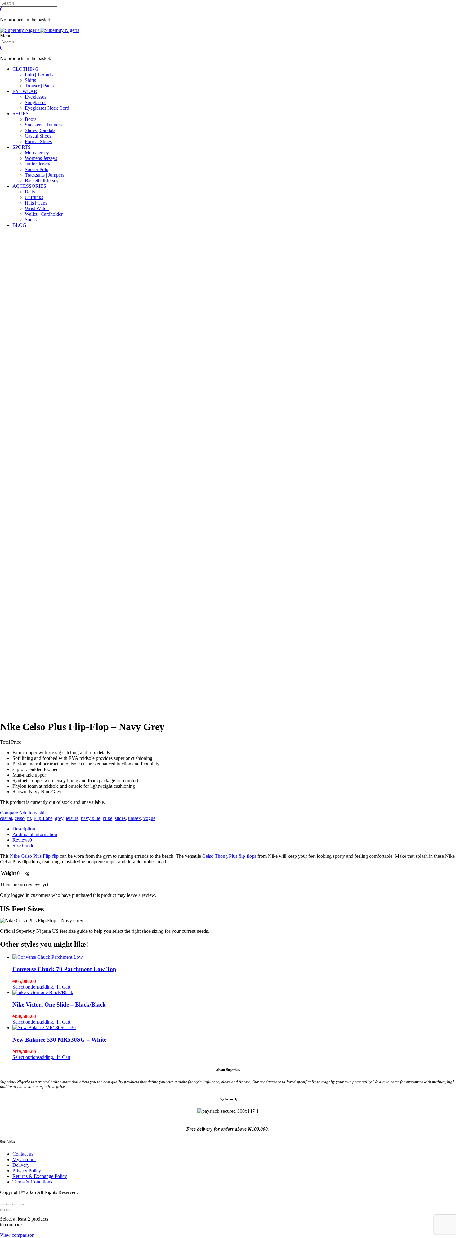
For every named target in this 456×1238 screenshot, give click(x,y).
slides (120, 818)
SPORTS (21, 147)
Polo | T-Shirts (39, 74)
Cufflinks (34, 197)
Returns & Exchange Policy (39, 1176)
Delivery (20, 1165)
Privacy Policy (26, 1170)
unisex (134, 818)
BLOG (19, 225)
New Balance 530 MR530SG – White (59, 1039)
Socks (31, 219)
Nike (107, 818)
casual (6, 818)
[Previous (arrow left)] (2, 1210)
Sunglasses (35, 102)
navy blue (90, 818)
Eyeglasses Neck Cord (47, 108)
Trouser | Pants (39, 85)
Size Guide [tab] (23, 845)
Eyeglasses (35, 96)
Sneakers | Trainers (43, 124)
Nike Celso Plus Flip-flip (34, 856)
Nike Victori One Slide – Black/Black (59, 1004)
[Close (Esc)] (21, 1204)
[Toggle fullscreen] (8, 1204)
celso (20, 818)
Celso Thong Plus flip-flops (229, 856)
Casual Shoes (38, 136)
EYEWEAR (24, 91)
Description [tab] (23, 828)
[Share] (14, 1204)
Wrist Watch (37, 208)
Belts (30, 191)
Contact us (22, 1153)
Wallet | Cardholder (44, 214)
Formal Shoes (38, 141)
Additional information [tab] (34, 834)
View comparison (17, 1235)
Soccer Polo (36, 169)
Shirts (30, 80)
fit (29, 818)
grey (59, 818)
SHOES (20, 113)
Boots (30, 119)
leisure (72, 818)
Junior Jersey (37, 163)
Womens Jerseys (41, 158)
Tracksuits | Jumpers (44, 175)
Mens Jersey (37, 152)
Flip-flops (43, 818)
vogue (149, 818)
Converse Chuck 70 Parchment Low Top (64, 969)
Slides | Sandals (40, 130)
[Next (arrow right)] (8, 1210)
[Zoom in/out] (2, 1204)
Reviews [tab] (22, 840)
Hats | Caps (36, 202)
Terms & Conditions (32, 1181)
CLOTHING (25, 69)
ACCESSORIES (29, 186)
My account (24, 1159)
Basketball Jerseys (42, 180)
